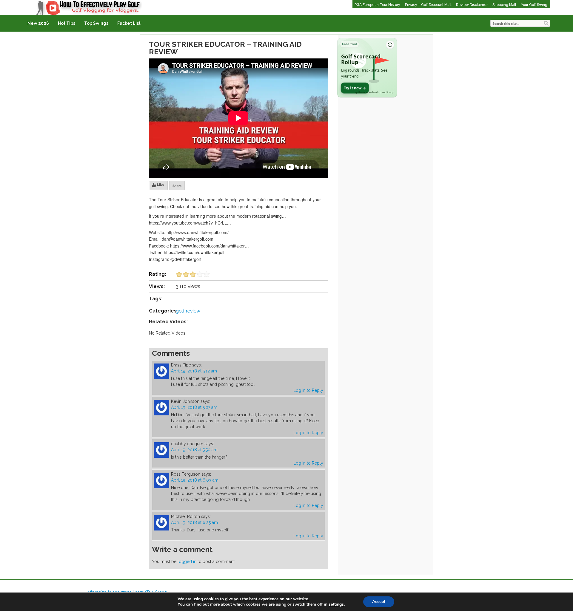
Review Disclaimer (472, 5)
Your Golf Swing (534, 5)
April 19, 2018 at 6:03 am (194, 480)
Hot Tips (66, 23)
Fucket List (129, 23)
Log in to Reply (308, 390)
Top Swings (96, 23)
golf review (188, 311)
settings (336, 604)
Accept (378, 601)
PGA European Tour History (377, 5)
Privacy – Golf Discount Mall (428, 5)
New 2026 (38, 23)
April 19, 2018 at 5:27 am (194, 407)
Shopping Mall (504, 5)
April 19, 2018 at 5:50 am (194, 449)
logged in (187, 561)
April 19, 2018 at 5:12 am (194, 371)
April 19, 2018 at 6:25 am (194, 522)
